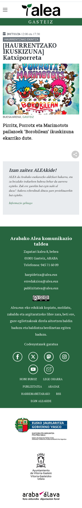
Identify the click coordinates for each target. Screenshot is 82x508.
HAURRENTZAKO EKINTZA (21, 39)
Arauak (53, 386)
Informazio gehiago (20, 203)
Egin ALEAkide (41, 401)
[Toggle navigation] (5, 9)
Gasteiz (41, 22)
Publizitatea (32, 386)
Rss (58, 394)
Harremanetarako (35, 394)
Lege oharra (53, 379)
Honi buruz (28, 379)
